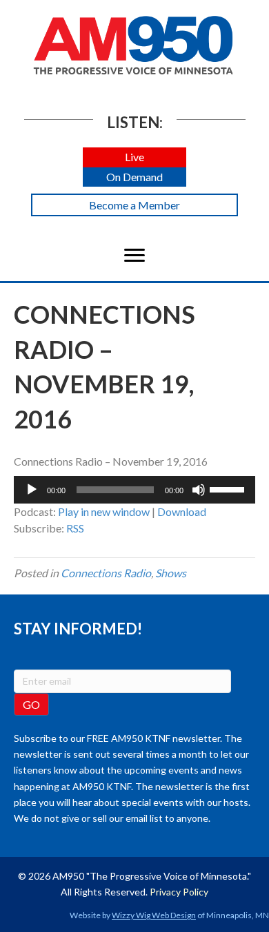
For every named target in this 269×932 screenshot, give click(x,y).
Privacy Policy (179, 892)
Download (181, 511)
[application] (134, 490)
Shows (170, 572)
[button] (134, 157)
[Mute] (199, 490)
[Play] (32, 490)
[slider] (229, 488)
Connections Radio (106, 572)
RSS (75, 528)
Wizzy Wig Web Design (154, 915)
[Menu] (134, 255)
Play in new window (104, 511)
